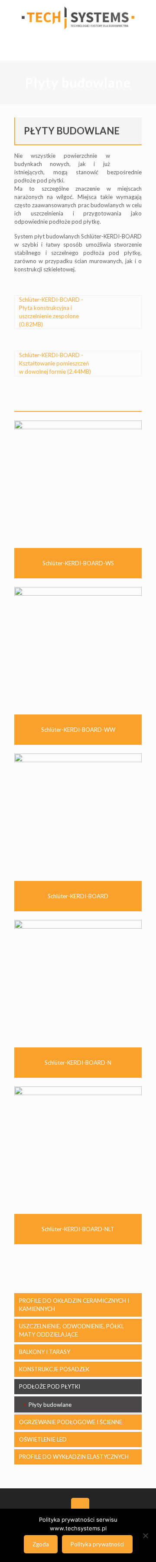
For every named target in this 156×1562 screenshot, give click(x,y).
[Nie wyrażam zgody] (145, 1535)
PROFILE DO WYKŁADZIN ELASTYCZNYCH (74, 1456)
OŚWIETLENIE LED (43, 1439)
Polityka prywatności (97, 1544)
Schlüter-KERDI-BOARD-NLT (78, 1229)
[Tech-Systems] (78, 17)
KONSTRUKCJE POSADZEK (54, 1369)
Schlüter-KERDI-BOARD (78, 896)
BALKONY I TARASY (44, 1351)
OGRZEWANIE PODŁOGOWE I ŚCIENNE (70, 1422)
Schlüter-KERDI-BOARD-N (78, 1062)
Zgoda (40, 1544)
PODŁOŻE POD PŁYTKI (49, 1386)
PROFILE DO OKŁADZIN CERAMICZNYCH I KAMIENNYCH (74, 1304)
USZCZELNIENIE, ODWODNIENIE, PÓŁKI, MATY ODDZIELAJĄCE (71, 1330)
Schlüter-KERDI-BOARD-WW (78, 729)
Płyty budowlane (50, 1404)
